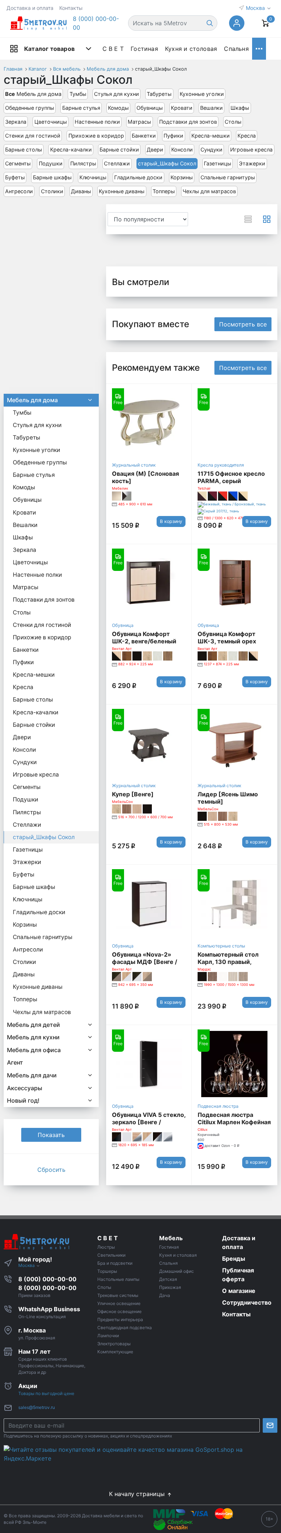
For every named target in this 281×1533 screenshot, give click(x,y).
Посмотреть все (243, 324)
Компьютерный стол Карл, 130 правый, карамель (228, 962)
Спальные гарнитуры (228, 177)
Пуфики (173, 135)
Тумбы (78, 94)
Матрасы (139, 122)
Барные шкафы (52, 177)
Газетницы (217, 163)
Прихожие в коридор (96, 135)
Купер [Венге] (133, 794)
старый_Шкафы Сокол (167, 163)
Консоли (182, 149)
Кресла (246, 135)
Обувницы (149, 108)
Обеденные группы (29, 108)
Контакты (71, 8)
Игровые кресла (251, 149)
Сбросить (51, 1169)
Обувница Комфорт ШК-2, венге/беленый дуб (144, 641)
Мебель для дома (33, 94)
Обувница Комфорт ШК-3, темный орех (227, 637)
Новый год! (23, 1100)
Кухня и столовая (191, 48)
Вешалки (211, 108)
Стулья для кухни (116, 94)
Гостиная (144, 48)
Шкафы (240, 108)
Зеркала (15, 122)
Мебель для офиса (34, 1050)
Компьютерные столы (221, 946)
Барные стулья (81, 108)
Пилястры (83, 163)
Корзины (182, 177)
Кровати (181, 108)
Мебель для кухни (33, 1037)
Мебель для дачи (32, 1075)
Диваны (81, 191)
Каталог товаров (49, 48)
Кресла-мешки (210, 135)
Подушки (51, 163)
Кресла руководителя (221, 465)
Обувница (123, 625)
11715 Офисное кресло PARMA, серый (231, 477)
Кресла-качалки (71, 149)
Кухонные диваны (122, 191)
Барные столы (23, 149)
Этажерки (252, 163)
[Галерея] (267, 219)
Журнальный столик (134, 465)
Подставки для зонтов (188, 122)
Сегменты (18, 163)
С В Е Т (113, 48)
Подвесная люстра (218, 1106)
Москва (256, 8)
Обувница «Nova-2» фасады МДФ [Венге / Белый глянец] (144, 962)
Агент (15, 1062)
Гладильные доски (138, 177)
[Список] (248, 219)
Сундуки (211, 149)
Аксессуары (24, 1088)
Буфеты (15, 177)
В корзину (171, 521)
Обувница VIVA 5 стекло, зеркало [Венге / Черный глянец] (149, 1122)
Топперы (164, 191)
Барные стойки (119, 149)
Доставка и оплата (30, 8)
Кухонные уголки (202, 94)
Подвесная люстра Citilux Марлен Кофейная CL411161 (234, 1122)
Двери (155, 149)
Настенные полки (97, 122)
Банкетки (144, 135)
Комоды (118, 108)
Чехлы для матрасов (209, 191)
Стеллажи (117, 163)
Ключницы (92, 177)
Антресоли (19, 191)
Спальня (236, 48)
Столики (52, 191)
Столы (233, 122)
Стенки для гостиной (32, 135)
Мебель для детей (33, 1024)
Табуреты (159, 94)
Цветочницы (50, 122)
